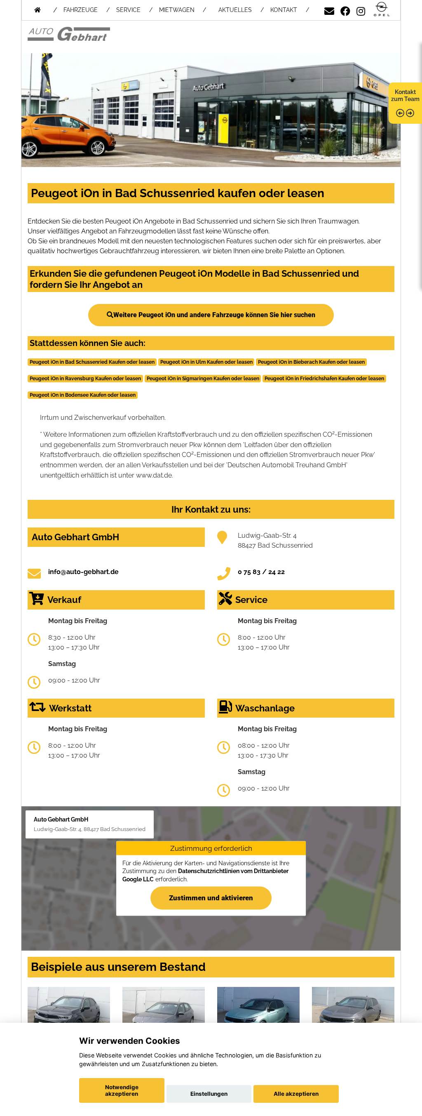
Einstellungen (208, 1093)
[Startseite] (381, 9)
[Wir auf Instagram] (360, 9)
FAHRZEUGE (80, 10)
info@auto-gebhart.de (83, 572)
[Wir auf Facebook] (345, 9)
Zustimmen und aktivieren (211, 898)
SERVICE (128, 10)
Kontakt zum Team (405, 95)
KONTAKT (283, 10)
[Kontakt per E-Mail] (329, 9)
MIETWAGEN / (182, 10)
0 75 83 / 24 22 (261, 572)
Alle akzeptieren (296, 1093)
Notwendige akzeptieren (121, 1090)
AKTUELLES (235, 10)
